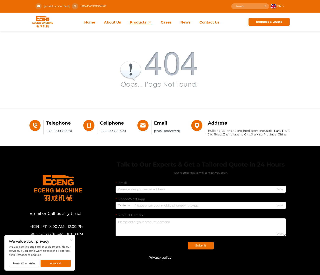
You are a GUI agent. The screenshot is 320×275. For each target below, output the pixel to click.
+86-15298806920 (93, 6)
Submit (200, 245)
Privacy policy (160, 258)
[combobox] (124, 205)
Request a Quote (269, 22)
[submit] (265, 6)
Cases (166, 22)
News (185, 22)
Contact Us (209, 22)
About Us (112, 22)
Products (138, 22)
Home (89, 22)
